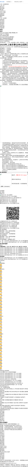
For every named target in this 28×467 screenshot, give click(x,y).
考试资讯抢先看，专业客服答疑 (19, 183)
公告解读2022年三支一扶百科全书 (8, 221)
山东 (3, 32)
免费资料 (2, 453)
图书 (1, 16)
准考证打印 (16, 391)
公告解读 (7, 394)
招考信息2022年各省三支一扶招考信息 (9, 222)
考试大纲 (6, 388)
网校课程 (2, 440)
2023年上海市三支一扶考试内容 (8, 379)
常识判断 (2, 400)
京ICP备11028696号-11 (5, 466)
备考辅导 (2, 23)
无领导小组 (13, 405)
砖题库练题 (2, 409)
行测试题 (2, 408)
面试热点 (23, 405)
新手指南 (2, 439)
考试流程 (17, 388)
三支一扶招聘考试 (4, 4)
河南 (3, 35)
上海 (16, 32)
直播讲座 (2, 14)
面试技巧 (18, 405)
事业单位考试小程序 (5, 452)
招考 (18, 42)
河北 (8, 37)
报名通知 (7, 391)
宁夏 (3, 38)
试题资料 (2, 28)
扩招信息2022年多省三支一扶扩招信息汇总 (10, 197)
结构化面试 (7, 405)
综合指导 (25, 402)
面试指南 (2, 405)
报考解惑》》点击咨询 (5, 48)
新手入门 (2, 394)
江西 (12, 32)
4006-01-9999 (3, 460)
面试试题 (11, 408)
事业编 (1, 9)
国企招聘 (2, 8)
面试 (1, 404)
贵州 (8, 39)
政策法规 (2, 26)
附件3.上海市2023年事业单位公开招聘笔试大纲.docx (15, 168)
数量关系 (11, 400)
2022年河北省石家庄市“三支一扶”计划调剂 (11, 380)
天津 (5, 37)
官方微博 (2, 436)
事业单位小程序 (18, 1)
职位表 (1, 388)
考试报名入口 (11, 388)
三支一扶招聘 (3, 18)
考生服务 (2, 431)
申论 (1, 401)
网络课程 (2, 15)
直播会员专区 (3, 447)
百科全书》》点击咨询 (5, 49)
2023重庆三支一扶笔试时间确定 (8, 372)
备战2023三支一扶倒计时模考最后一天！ (10, 424)
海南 (8, 34)
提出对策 (16, 402)
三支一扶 (2, 5)
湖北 (5, 35)
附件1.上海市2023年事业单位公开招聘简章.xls (13, 165)
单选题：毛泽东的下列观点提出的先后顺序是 (11, 429)
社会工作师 (2, 12)
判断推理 (16, 400)
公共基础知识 (17, 397)
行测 (1, 398)
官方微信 (2, 438)
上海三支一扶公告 (22, 246)
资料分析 (21, 400)
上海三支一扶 (14, 246)
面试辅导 (11, 397)
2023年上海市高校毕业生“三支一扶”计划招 (11, 373)
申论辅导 (7, 397)
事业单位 (2, 7)
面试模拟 (25, 408)
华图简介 (2, 464)
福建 (14, 32)
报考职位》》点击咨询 (5, 52)
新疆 (5, 38)
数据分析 (16, 394)
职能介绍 (21, 394)
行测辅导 (2, 397)
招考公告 (2, 454)
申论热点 (2, 418)
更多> (1, 245)
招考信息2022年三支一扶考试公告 (8, 199)
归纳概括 (2, 402)
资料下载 (2, 420)
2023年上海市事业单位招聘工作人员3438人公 (12, 383)
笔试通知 (22, 391)
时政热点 (2, 25)
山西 (10, 37)
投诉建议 (2, 461)
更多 (1, 422)
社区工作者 (2, 11)
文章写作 (21, 402)
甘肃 (12, 38)
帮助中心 (2, 432)
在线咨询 (2, 435)
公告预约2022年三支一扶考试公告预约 (9, 224)
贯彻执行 (11, 402)
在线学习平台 (3, 446)
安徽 (10, 32)
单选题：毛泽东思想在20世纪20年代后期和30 (11, 428)
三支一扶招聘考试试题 (5, 407)
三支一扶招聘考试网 (16, 46)
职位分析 (11, 394)
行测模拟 (16, 408)
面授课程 (2, 442)
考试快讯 (2, 21)
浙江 (8, 32)
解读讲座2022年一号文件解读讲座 (8, 201)
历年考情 (25, 394)
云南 (5, 39)
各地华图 (2, 445)
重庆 (12, 39)
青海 (8, 38)
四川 (3, 39)
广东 (3, 34)
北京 (3, 37)
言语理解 (7, 400)
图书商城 (2, 450)
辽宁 (3, 41)
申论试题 (7, 408)
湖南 (8, 35)
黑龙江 (8, 41)
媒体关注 (18, 464)
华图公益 (13, 464)
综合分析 (7, 402)
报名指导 (2, 22)
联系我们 (9, 1)
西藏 (10, 39)
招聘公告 (2, 391)
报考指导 (2, 393)
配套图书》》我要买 (5, 51)
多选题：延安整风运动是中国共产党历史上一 (11, 425)
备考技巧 (23, 397)
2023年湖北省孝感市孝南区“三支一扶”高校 (11, 384)
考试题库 (2, 457)
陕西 (10, 38)
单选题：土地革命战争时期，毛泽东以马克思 (11, 426)
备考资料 (7, 370)
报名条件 (22, 388)
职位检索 (2, 415)
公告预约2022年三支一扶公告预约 (8, 196)
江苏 (5, 32)
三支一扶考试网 (11, 42)
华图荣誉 (7, 464)
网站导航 (2, 443)
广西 (5, 34)
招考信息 (2, 19)
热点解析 (2, 458)
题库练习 (2, 416)
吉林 (5, 41)
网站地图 (2, 1)
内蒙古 (12, 37)
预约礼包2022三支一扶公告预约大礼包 (9, 203)
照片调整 (2, 412)
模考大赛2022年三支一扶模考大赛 (8, 200)
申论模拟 (21, 408)
